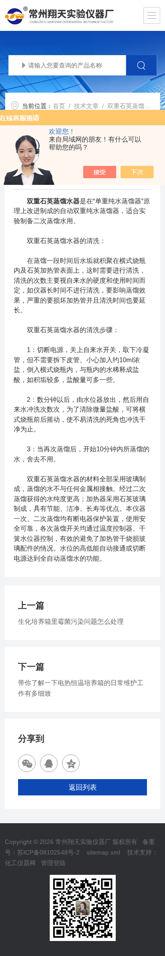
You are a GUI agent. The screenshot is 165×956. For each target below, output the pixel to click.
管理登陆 (53, 862)
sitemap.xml (103, 852)
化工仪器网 (20, 862)
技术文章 (86, 105)
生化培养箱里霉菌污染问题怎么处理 (71, 621)
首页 (59, 105)
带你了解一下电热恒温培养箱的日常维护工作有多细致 (80, 688)
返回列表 (83, 787)
